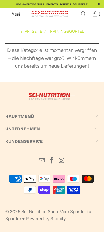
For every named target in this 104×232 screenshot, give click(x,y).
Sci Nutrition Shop (39, 211)
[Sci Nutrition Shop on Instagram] (61, 161)
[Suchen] (83, 13)
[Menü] (2, 13)
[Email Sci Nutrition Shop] (42, 161)
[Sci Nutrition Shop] (52, 13)
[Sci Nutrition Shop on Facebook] (52, 161)
